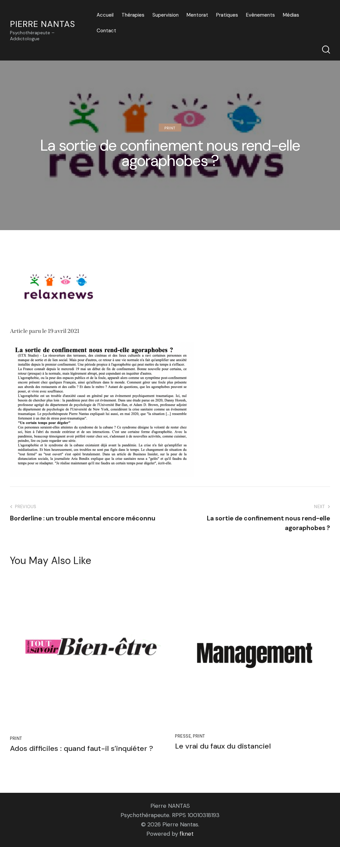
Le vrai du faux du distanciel (223, 746)
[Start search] (326, 49)
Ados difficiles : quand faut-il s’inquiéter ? (81, 748)
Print (170, 128)
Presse (183, 736)
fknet (187, 833)
